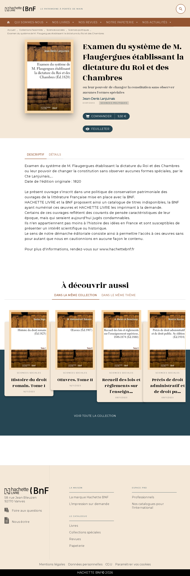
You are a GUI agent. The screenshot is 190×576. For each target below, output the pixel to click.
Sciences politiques (78, 29)
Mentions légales (52, 564)
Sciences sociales (56, 29)
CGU (108, 564)
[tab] (8, 22)
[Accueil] (20, 9)
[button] (114, 103)
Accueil (11, 29)
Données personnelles (85, 564)
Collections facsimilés (31, 29)
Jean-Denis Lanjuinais (99, 98)
